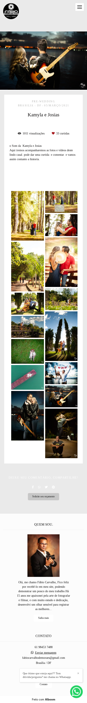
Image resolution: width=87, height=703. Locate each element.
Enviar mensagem (45, 652)
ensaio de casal (20, 176)
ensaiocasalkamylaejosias (26, 182)
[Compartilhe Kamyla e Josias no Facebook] (33, 487)
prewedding (43, 176)
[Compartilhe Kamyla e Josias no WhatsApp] (39, 487)
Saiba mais (43, 618)
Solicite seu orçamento (43, 496)
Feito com (43, 699)
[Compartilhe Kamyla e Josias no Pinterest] (53, 487)
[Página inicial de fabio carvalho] (11, 11)
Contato (44, 684)
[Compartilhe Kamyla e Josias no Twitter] (46, 487)
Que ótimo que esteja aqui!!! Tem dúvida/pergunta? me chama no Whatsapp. (47, 675)
